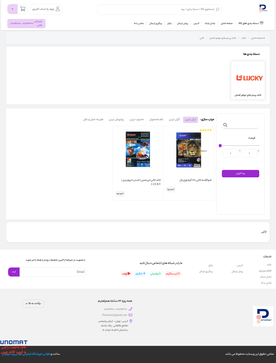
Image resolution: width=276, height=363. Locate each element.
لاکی (201, 38)
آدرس (196, 24)
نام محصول (156, 119)
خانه (269, 265)
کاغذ (243, 38)
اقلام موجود (265, 271)
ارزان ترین (190, 119)
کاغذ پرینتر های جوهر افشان (222, 38)
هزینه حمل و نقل (93, 119)
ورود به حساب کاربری (43, 9)
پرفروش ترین (116, 119)
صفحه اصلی (227, 24)
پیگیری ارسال (155, 24)
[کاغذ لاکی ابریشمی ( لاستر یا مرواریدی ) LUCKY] (138, 153)
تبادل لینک (210, 24)
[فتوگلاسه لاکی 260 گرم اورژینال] (189, 153)
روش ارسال (182, 24)
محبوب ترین (137, 119)
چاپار (169, 24)
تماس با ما (139, 24)
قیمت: (251, 138)
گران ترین (174, 119)
